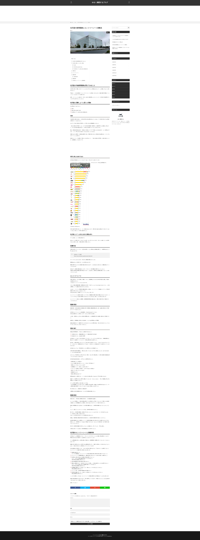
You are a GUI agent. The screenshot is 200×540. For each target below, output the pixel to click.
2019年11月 (114, 72)
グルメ (114, 86)
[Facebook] (75, 488)
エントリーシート (75, 72)
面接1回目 (74, 74)
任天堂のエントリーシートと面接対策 (78, 80)
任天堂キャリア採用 (77, 254)
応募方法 (74, 70)
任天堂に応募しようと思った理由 (78, 63)
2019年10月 (114, 75)
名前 (71, 508)
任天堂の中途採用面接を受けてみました (79, 61)
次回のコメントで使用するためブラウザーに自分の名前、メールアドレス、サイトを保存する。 (86, 521)
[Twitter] (85, 488)
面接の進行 (75, 76)
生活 (114, 94)
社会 (75, 22)
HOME (72, 22)
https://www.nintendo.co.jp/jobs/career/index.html (83, 256)
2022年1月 (114, 64)
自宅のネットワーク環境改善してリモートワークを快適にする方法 (120, 48)
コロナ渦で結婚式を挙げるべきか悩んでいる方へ (120, 39)
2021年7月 (114, 67)
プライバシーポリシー (116, 105)
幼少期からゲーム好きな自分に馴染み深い (80, 68)
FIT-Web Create (100, 536)
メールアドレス (73, 512)
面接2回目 (74, 78)
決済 (114, 91)
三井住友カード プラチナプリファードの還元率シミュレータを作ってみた (120, 36)
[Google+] (95, 488)
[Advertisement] (100, 13)
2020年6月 (114, 70)
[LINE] (105, 488)
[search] (129, 28)
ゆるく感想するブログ (100, 2)
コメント (71, 497)
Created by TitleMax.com (75, 226)
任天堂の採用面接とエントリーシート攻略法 (84, 22)
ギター (114, 83)
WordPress (110, 536)
